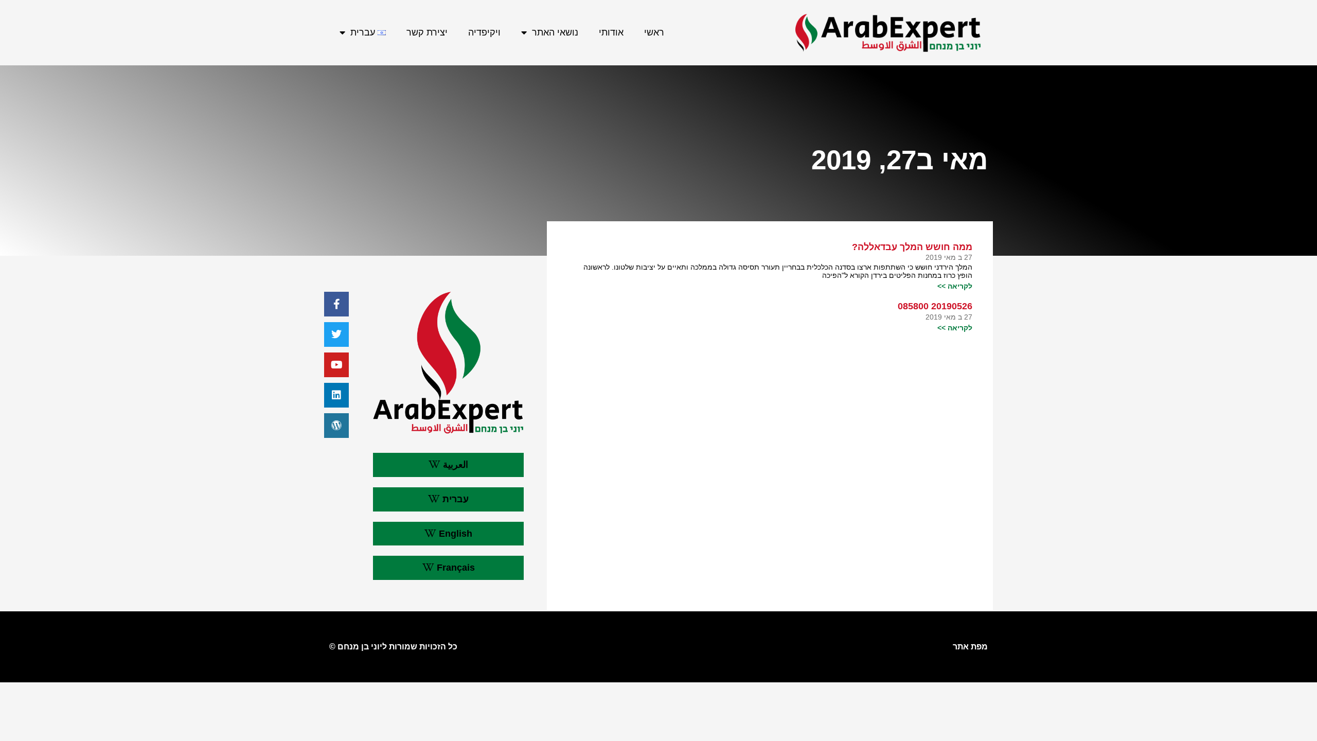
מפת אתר (970, 646)
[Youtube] (336, 364)
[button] (448, 465)
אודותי (611, 32)
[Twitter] (336, 334)
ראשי (654, 32)
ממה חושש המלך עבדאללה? (912, 247)
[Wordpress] (336, 425)
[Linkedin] (336, 395)
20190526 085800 (935, 306)
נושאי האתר (555, 32)
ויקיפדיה (484, 32)
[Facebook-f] (336, 304)
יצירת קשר (427, 32)
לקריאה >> (954, 286)
